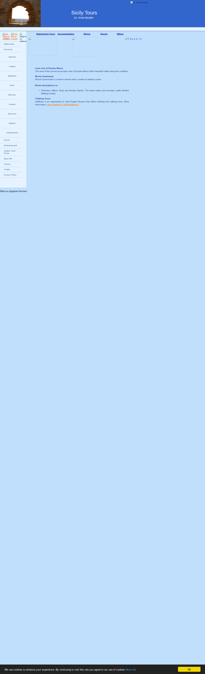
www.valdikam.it (54, 104)
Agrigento (12, 76)
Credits (7, 169)
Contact (7, 164)
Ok (189, 669)
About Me (8, 159)
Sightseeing (9, 44)
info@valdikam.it (71, 104)
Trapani (12, 66)
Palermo (12, 57)
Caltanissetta (12, 133)
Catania (12, 104)
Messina (12, 95)
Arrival (7, 140)
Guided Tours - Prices (10, 152)
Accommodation (66, 34)
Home (6, 39)
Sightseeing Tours (45, 34)
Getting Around (10, 145)
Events (104, 34)
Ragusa (12, 123)
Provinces (8, 49)
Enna (12, 85)
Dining (87, 34)
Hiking (120, 34)
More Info (131, 669)
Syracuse (12, 114)
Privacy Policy (10, 175)
